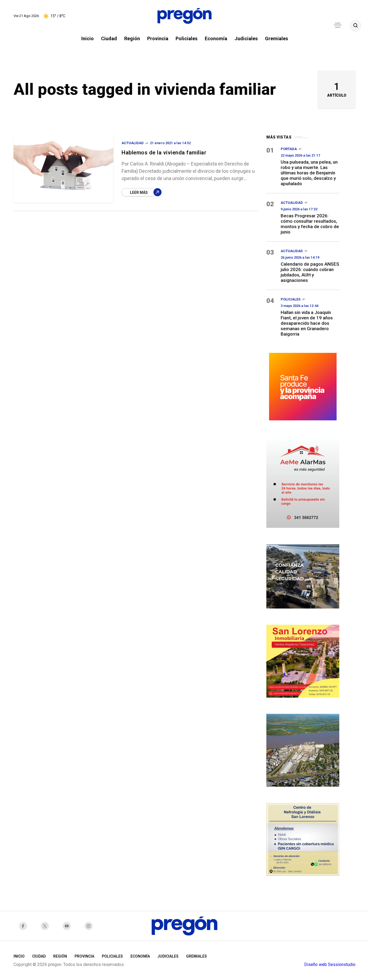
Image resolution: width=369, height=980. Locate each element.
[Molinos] (302, 749)
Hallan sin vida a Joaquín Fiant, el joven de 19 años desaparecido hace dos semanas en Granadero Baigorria (307, 323)
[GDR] (302, 576)
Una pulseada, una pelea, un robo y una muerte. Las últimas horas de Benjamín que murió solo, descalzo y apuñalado (309, 172)
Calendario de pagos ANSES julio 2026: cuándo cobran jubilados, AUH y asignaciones (310, 272)
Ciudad (39, 956)
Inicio (19, 956)
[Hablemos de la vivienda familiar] (63, 168)
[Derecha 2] (302, 660)
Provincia (84, 956)
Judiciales (168, 956)
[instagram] (90, 926)
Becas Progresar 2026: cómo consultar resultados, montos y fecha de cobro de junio (310, 224)
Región (60, 956)
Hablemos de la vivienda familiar (164, 152)
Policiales (290, 299)
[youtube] (68, 926)
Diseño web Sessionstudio (329, 964)
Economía (140, 956)
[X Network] (46, 926)
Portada (289, 149)
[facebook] (24, 926)
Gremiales (196, 956)
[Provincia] (302, 386)
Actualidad (133, 143)
